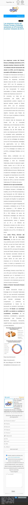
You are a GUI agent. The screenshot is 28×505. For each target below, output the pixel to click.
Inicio (5, 16)
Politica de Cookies (22, 497)
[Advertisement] (14, 45)
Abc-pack (7, 397)
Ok (16, 497)
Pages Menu (9, 2)
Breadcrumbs (20, 16)
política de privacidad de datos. (14, 457)
